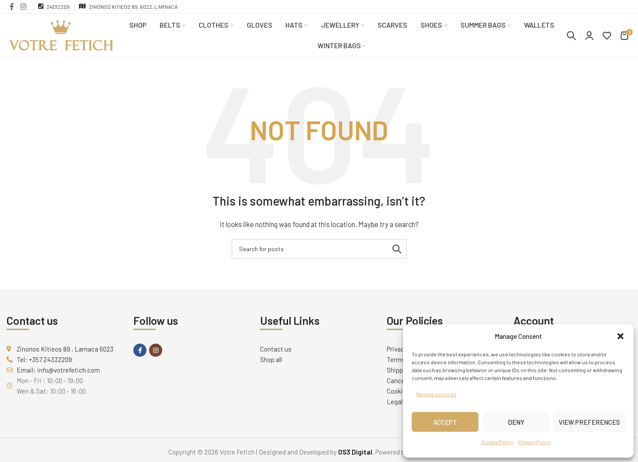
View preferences (589, 422)
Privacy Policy (534, 442)
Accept (445, 422)
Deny (516, 422)
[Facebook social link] (12, 6)
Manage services (436, 394)
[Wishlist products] (607, 35)
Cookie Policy (497, 442)
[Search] (571, 35)
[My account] (589, 35)
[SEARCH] (397, 249)
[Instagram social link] (23, 6)
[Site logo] (61, 35)
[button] (620, 336)
